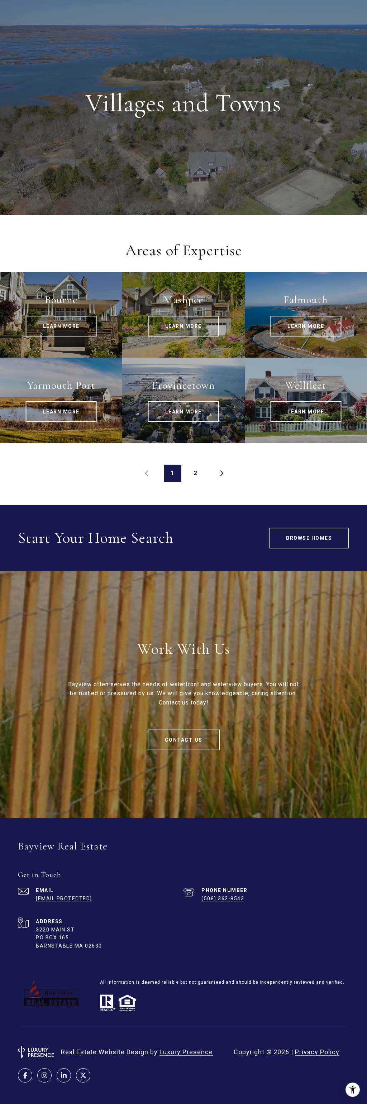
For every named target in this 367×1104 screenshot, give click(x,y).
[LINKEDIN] (64, 1075)
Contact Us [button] (183, 740)
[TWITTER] (83, 1075)
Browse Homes (309, 538)
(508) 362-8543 (222, 898)
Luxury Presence (186, 1052)
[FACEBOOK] (25, 1075)
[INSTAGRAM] (44, 1075)
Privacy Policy (317, 1052)
